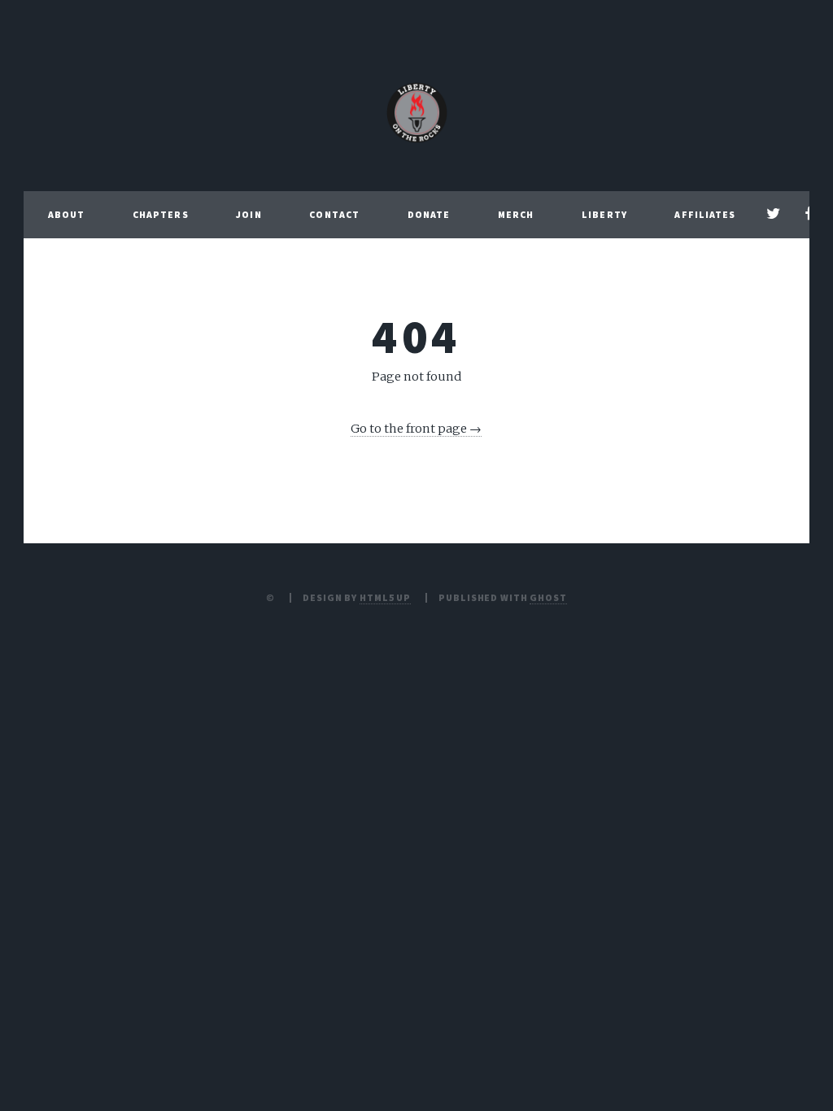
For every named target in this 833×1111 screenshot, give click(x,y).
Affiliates (704, 214)
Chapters (161, 214)
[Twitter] (773, 214)
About (66, 214)
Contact (334, 214)
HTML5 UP (385, 597)
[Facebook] (808, 214)
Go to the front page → (416, 428)
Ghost (548, 597)
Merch (516, 214)
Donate (429, 214)
